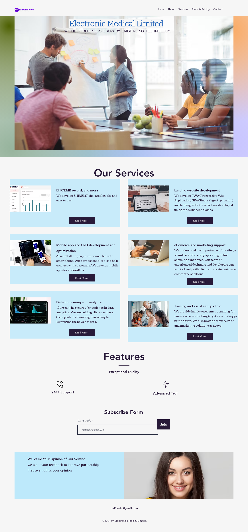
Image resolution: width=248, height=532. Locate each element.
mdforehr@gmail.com (124, 508)
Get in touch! (84, 420)
